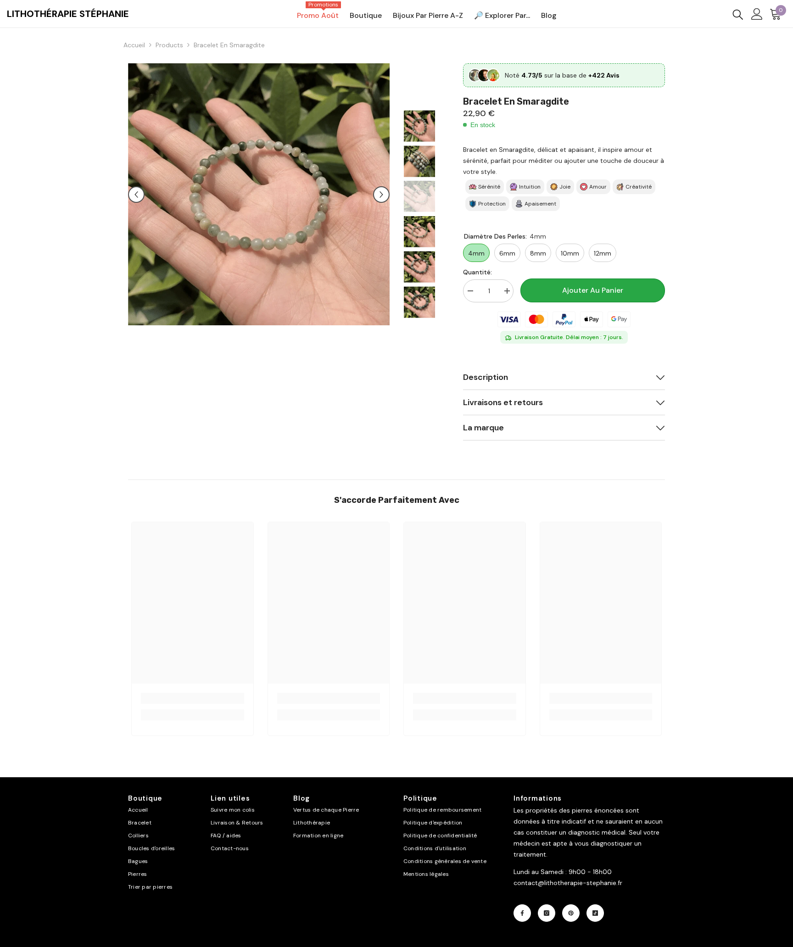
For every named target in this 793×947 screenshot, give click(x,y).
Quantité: (477, 272)
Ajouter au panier (592, 290)
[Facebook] (522, 913)
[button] (136, 194)
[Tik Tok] (595, 913)
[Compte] (757, 14)
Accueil (134, 45)
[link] (192, 698)
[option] (259, 194)
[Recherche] (738, 14)
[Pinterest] (571, 913)
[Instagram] (546, 913)
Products (169, 45)
